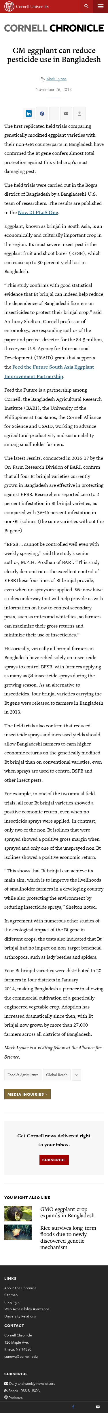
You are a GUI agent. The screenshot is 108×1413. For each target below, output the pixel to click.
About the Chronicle (20, 1288)
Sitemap (11, 1295)
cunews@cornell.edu (21, 1356)
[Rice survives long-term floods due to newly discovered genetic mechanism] (18, 1232)
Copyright (12, 1302)
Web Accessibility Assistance (26, 1309)
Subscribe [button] (54, 1160)
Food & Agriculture (22, 1075)
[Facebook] (73, 1407)
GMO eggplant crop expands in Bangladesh (67, 1212)
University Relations (20, 1316)
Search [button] (86, 6)
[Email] (98, 1407)
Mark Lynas (56, 78)
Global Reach (56, 1075)
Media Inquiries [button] (26, 1094)
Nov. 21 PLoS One (38, 212)
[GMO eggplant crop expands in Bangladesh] (18, 1213)
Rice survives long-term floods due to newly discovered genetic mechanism (68, 1237)
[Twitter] (85, 1407)
